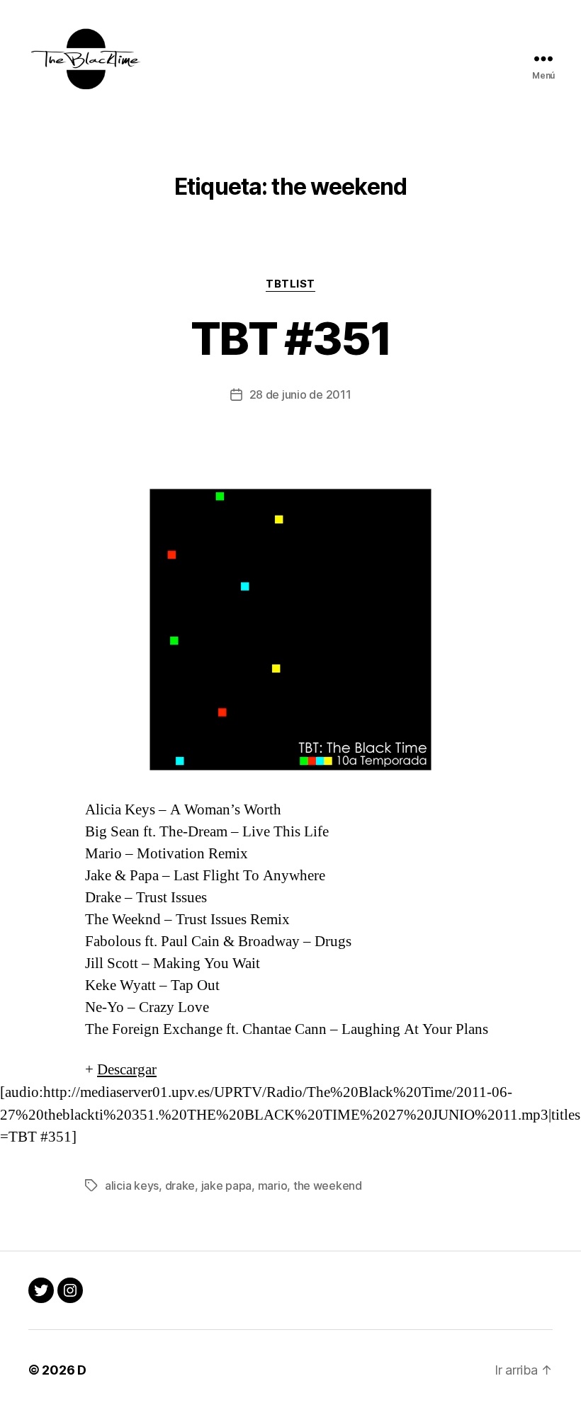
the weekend (327, 1185)
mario (273, 1185)
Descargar (127, 1069)
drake (180, 1185)
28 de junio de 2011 (300, 394)
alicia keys (132, 1185)
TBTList (290, 284)
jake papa (226, 1185)
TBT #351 (290, 338)
